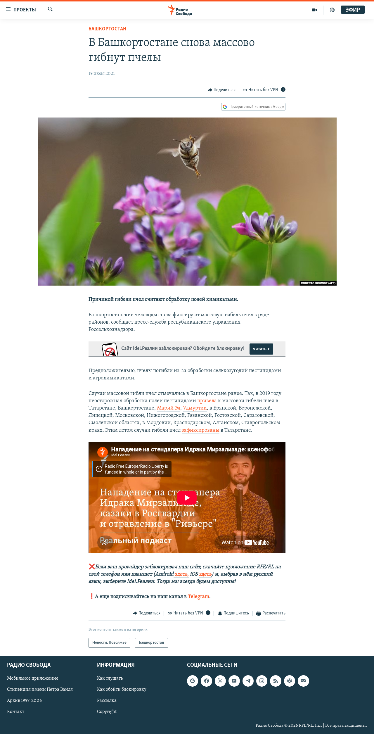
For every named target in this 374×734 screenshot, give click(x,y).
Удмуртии (195, 408)
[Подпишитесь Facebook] (206, 680)
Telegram (198, 597)
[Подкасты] (289, 680)
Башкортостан (107, 29)
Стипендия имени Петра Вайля (40, 689)
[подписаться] (303, 680)
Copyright (107, 711)
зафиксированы (200, 430)
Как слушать (110, 678)
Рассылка (107, 700)
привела (207, 401)
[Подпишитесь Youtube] (234, 680)
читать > (261, 349)
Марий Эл (168, 408)
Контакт (15, 711)
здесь (205, 574)
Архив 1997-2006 (24, 700)
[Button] (222, 90)
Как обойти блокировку (121, 689)
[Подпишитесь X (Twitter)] (220, 680)
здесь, (181, 574)
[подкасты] (332, 10)
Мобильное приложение (32, 678)
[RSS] (275, 680)
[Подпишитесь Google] (192, 680)
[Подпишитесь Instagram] (261, 680)
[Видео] (314, 10)
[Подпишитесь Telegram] (248, 680)
